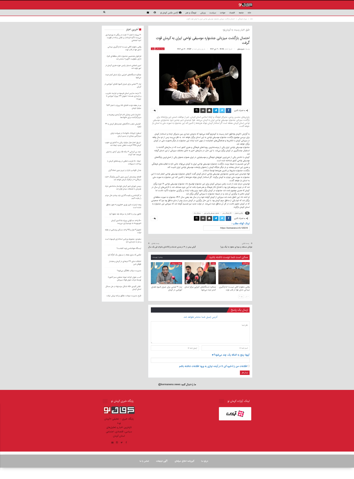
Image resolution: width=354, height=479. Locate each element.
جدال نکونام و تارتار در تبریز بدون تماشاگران (124, 170)
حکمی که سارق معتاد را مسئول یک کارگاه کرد (124, 254)
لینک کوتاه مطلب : (240, 223)
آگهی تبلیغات (161, 461)
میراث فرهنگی (160, 49)
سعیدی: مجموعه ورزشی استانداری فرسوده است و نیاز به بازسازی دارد (123, 240)
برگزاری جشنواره (239, 213)
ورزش (202, 12)
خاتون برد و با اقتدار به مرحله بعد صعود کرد (125, 214)
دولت (213, 263)
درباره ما (204, 461)
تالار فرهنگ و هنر (226, 213)
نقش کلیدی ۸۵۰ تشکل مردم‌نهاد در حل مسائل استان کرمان (123, 288)
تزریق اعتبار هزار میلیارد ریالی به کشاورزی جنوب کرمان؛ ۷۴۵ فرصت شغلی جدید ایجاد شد (123, 144)
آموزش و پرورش (176, 263)
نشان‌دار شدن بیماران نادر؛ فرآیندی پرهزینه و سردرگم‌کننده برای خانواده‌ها (124, 116)
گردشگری (246, 263)
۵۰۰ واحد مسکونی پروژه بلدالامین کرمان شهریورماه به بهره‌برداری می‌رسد (126, 222)
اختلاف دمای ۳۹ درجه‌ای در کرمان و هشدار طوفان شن (125, 263)
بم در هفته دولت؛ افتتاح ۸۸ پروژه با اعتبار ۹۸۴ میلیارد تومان (123, 107)
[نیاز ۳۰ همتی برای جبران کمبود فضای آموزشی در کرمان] (166, 273)
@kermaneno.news (169, 384)
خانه (249, 12)
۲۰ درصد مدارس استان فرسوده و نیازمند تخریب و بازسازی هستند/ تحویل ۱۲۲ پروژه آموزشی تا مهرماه (123, 96)
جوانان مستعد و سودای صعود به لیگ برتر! (236, 247)
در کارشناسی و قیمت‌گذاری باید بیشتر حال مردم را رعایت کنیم (123, 197)
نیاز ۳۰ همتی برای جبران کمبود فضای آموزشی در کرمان (122, 85)
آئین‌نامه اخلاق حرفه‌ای (184, 461)
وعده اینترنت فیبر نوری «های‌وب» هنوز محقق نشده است (123, 206)
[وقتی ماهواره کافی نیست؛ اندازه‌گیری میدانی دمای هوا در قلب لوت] (234, 273)
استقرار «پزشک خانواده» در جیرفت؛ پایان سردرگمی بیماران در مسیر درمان (125, 134)
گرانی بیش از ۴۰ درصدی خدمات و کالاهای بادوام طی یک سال (172, 247)
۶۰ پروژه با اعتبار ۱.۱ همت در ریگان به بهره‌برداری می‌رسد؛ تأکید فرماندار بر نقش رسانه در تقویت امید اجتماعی (123, 37)
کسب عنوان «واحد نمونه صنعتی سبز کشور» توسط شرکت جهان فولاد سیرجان (124, 278)
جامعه (241, 12)
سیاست (212, 12)
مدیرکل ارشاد (197, 213)
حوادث (222, 12)
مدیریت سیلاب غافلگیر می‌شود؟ (129, 270)
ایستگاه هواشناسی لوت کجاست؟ (129, 248)
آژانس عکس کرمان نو (169, 12)
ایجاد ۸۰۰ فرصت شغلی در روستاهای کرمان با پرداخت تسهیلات (124, 162)
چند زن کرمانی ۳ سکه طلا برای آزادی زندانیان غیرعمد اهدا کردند (123, 153)
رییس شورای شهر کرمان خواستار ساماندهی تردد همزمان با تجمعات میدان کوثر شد (123, 187)
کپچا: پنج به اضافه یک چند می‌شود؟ (231, 355)
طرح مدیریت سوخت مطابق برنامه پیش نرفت (123, 295)
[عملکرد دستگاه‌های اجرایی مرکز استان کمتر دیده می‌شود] (200, 273)
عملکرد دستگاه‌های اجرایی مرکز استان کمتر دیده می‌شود (123, 76)
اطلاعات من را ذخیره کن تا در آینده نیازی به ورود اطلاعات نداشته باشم (213, 366)
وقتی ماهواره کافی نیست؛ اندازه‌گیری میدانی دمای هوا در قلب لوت (124, 48)
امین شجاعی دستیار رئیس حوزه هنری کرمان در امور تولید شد (123, 67)
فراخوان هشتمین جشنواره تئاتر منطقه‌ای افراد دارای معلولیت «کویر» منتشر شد (124, 57)
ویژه (153, 49)
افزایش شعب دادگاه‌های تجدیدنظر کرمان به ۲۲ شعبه (123, 125)
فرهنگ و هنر (190, 12)
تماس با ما (144, 461)
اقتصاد (232, 12)
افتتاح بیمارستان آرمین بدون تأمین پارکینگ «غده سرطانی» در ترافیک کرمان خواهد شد (123, 178)
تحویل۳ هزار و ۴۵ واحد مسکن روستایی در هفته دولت (123, 231)
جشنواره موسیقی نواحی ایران (211, 213)
